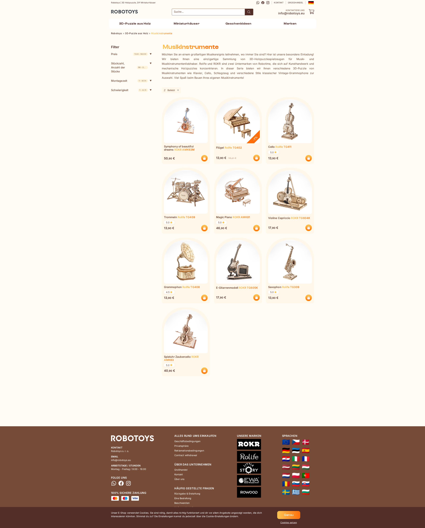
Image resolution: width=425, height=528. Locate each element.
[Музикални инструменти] (306, 492)
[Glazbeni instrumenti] (286, 459)
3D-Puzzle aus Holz (135, 23)
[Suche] (249, 12)
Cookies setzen (288, 522)
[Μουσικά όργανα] (296, 492)
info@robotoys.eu (291, 13)
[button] (310, 2)
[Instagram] (267, 2)
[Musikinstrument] (286, 492)
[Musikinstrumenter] (306, 442)
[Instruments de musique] (306, 459)
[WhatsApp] (257, 2)
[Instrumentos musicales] (306, 450)
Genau (289, 515)
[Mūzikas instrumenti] (286, 467)
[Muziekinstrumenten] (286, 475)
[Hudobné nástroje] (306, 484)
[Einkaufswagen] (311, 11)
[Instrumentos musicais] (306, 475)
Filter (115, 47)
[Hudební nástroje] (296, 442)
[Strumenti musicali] (296, 459)
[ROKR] (249, 445)
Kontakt (279, 2)
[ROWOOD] (249, 493)
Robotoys (115, 10)
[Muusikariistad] (296, 450)
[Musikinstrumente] (286, 450)
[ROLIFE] (249, 457)
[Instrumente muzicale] (286, 484)
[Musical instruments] (286, 442)
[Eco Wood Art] (249, 481)
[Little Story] (249, 469)
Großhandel (295, 2)
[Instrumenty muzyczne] (296, 475)
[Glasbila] (296, 484)
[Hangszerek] (306, 467)
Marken (290, 23)
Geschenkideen (238, 23)
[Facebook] (262, 2)
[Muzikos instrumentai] (296, 467)
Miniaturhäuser (186, 23)
